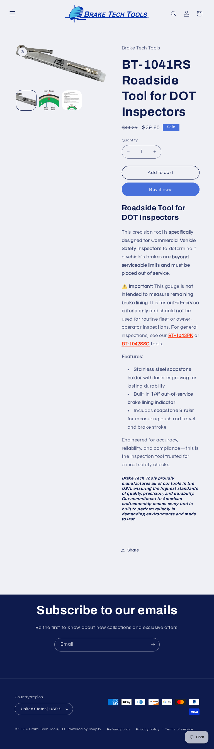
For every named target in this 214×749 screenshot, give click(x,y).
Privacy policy (147, 729)
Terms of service (179, 729)
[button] (12, 13)
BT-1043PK (180, 335)
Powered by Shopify (84, 729)
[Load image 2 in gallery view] (49, 100)
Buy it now (160, 189)
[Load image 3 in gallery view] (72, 100)
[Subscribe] (153, 644)
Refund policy (118, 729)
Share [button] (133, 550)
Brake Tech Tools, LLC (47, 729)
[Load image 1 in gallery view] (26, 100)
